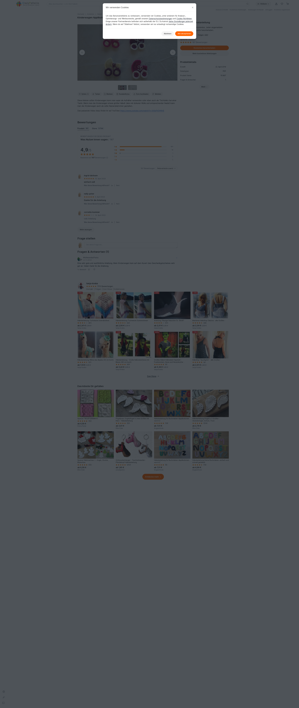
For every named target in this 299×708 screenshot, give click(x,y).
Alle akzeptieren (184, 34)
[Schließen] (192, 7)
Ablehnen (167, 34)
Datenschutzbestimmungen (160, 18)
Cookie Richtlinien (184, 18)
